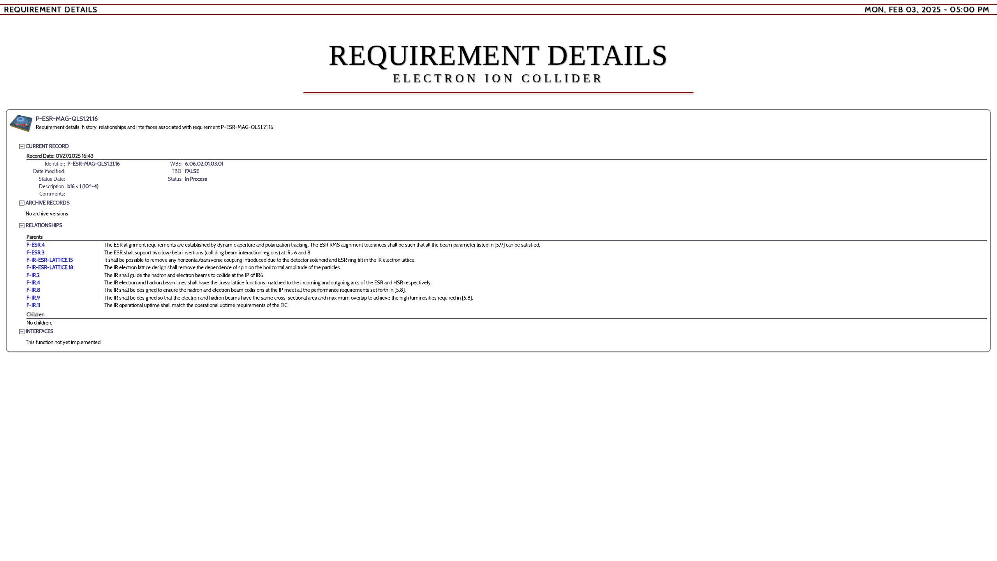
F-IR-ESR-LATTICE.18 (49, 267)
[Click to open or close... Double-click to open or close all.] (21, 123)
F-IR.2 (33, 275)
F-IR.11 (33, 305)
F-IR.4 (33, 282)
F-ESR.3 (35, 252)
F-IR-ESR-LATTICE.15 (49, 260)
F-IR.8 (33, 290)
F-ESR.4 (35, 245)
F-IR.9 (33, 298)
